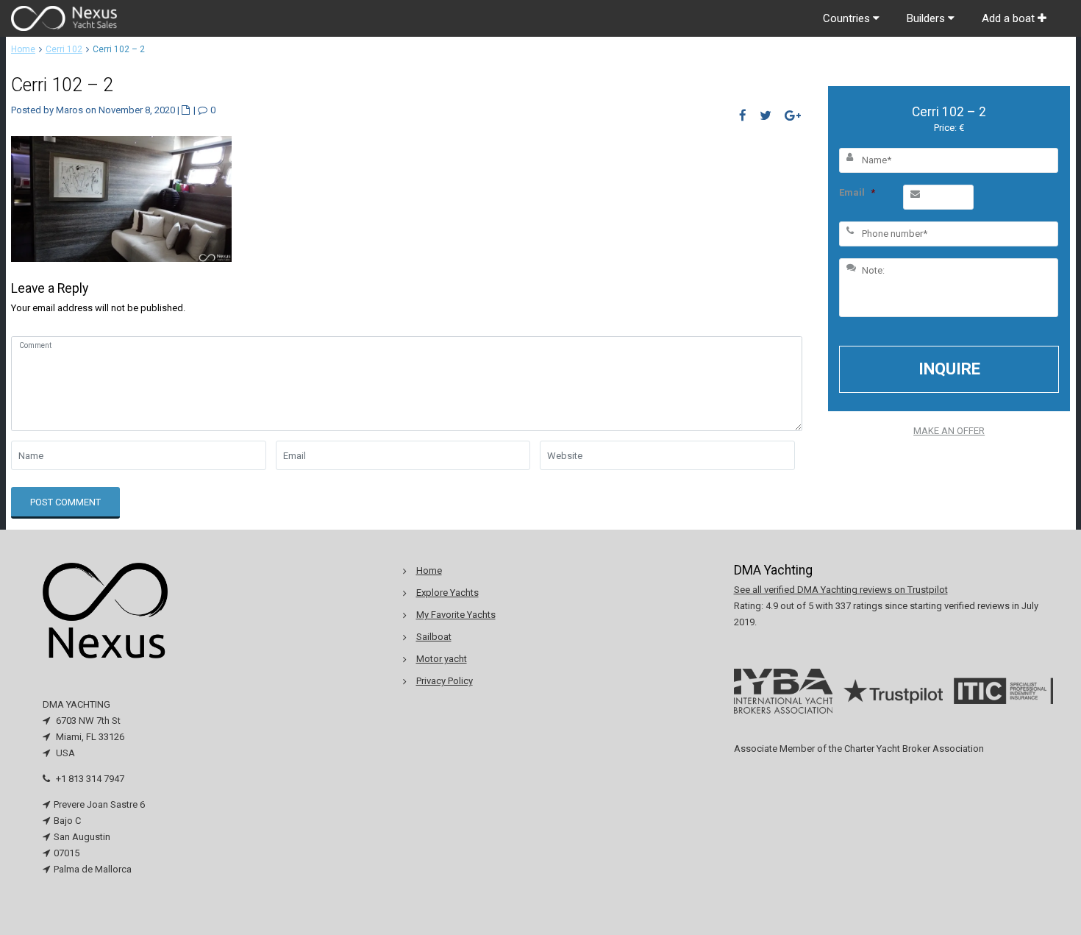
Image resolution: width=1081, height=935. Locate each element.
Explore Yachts (447, 592)
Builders (927, 18)
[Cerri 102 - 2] (121, 198)
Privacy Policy (444, 680)
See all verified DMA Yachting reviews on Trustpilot (841, 589)
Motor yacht (441, 658)
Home (23, 49)
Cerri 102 (64, 49)
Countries (848, 18)
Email (857, 192)
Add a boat (1010, 18)
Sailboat (434, 636)
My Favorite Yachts (456, 614)
